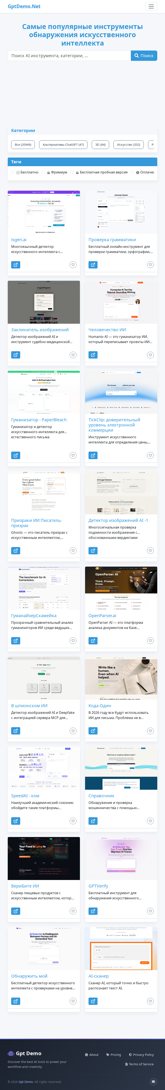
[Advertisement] (85, 96)
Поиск (147, 55)
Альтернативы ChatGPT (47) (63, 145)
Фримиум (58, 172)
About (93, 1054)
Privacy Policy (143, 1054)
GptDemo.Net (24, 6)
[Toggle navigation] (151, 6)
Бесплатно (29, 172)
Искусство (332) (128, 145)
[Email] (153, 1082)
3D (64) (100, 145)
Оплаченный (150, 172)
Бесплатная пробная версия (103, 172)
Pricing (116, 1054)
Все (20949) (23, 145)
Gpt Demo (28, 1053)
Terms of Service (141, 1064)
